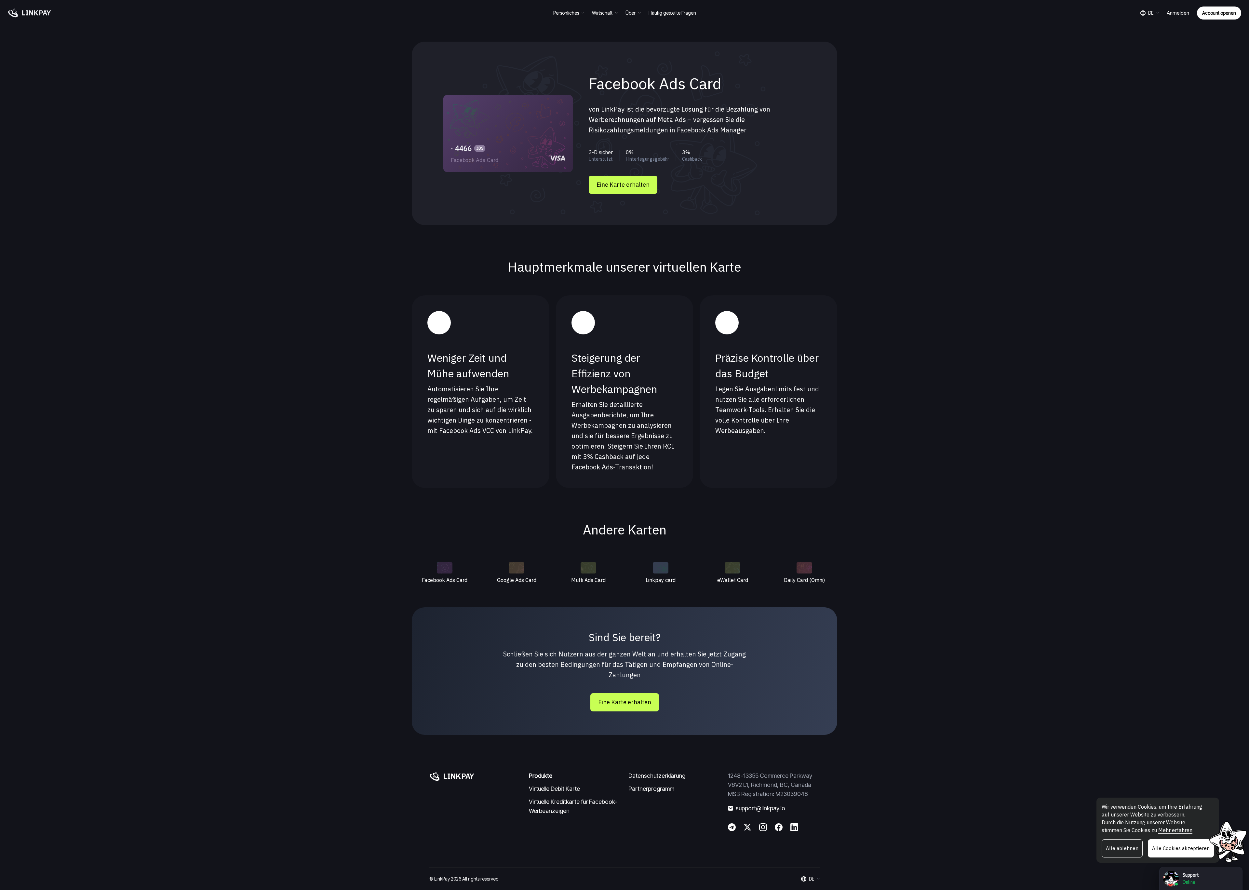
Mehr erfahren (1175, 830)
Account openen (1219, 13)
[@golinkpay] (747, 827)
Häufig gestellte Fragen (672, 13)
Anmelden (1178, 13)
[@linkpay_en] (732, 827)
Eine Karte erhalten (623, 184)
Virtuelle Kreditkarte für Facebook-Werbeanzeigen (573, 806)
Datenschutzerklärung (656, 775)
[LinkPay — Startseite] (29, 13)
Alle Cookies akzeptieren (1181, 848)
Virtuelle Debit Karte (554, 788)
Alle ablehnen (1122, 848)
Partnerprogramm (651, 788)
